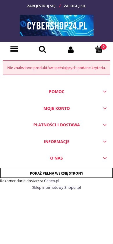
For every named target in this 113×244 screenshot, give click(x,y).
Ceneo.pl (51, 180)
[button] (14, 49)
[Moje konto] (71, 49)
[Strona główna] (57, 23)
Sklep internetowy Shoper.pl (56, 187)
